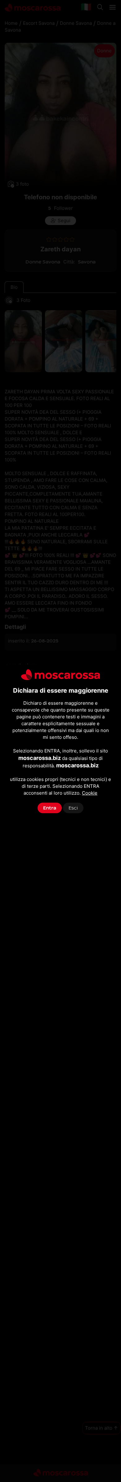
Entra (49, 808)
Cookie (89, 793)
